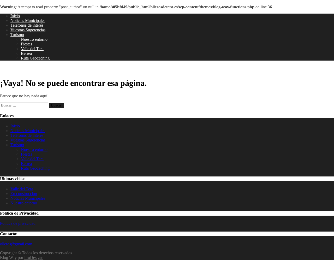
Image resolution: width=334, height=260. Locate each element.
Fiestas (26, 44)
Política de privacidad (17, 223)
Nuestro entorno (34, 39)
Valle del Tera (32, 48)
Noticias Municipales (27, 20)
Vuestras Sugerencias (27, 30)
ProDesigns (33, 257)
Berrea (26, 53)
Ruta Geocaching (35, 58)
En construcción (23, 193)
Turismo (17, 34)
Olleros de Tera (21, 69)
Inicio (15, 16)
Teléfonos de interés (26, 25)
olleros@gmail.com (16, 244)
